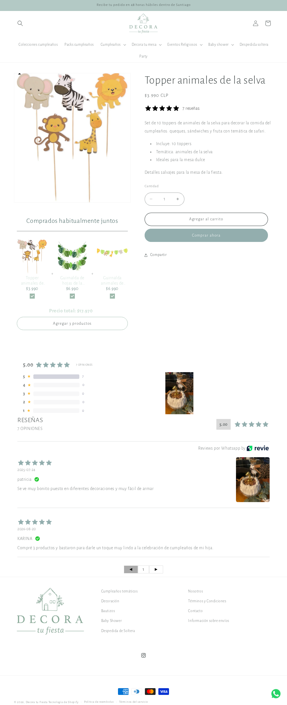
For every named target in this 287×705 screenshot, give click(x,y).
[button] (20, 23)
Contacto (195, 611)
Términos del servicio (133, 701)
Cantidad (152, 186)
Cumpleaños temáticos (119, 591)
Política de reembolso (99, 701)
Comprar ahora (206, 235)
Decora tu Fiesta (37, 702)
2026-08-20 (26, 529)
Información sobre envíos (208, 621)
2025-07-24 (26, 470)
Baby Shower (111, 621)
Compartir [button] (158, 255)
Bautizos (108, 611)
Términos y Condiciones (207, 601)
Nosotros (195, 591)
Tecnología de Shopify (63, 702)
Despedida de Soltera (118, 631)
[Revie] (258, 448)
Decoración (110, 601)
